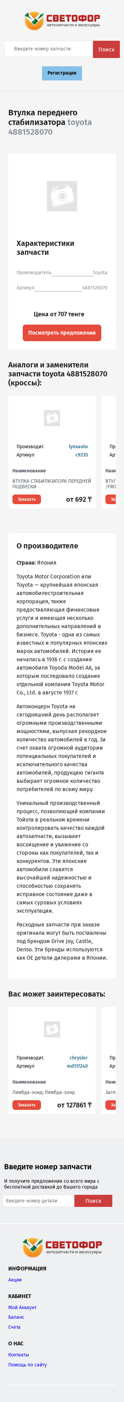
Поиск (106, 49)
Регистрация (62, 73)
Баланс (16, 1317)
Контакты (18, 1355)
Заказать (26, 499)
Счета (14, 1327)
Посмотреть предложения (62, 332)
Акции (15, 1280)
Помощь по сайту (27, 1365)
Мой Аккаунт (22, 1307)
